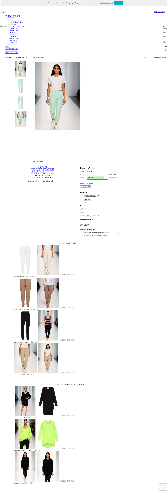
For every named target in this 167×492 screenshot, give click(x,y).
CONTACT (42, 167)
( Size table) (112, 174)
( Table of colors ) (114, 177)
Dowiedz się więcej (106, 3)
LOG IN (157, 12)
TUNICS (13, 40)
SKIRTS (13, 34)
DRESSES (14, 24)
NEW (7, 47)
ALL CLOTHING (17, 22)
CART (162, 12)
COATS (13, 36)
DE (146, 57)
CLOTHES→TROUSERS (22, 57)
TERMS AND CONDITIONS (42, 169)
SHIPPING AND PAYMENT (43, 171)
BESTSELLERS (11, 49)
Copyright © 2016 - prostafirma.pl (40, 181)
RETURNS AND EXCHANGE (43, 173)
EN (149, 57)
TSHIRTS (13, 32)
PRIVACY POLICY (42, 175)
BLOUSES (14, 28)
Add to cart (86, 186)
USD (153, 57)
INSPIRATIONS (11, 53)
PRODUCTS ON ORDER (43, 177)
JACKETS (14, 38)
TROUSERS (15, 30)
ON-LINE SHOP (8, 57)
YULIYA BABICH (12, 16)
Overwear (13, 43)
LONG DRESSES (17, 26)
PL (144, 57)
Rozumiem (118, 3)
